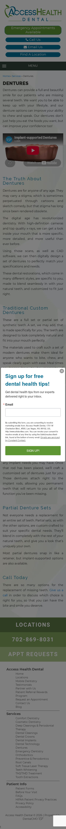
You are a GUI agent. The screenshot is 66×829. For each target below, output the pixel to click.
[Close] (62, 371)
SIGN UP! (33, 450)
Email (9, 404)
